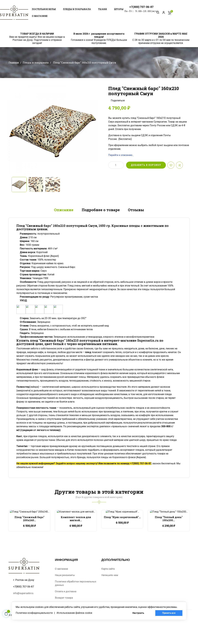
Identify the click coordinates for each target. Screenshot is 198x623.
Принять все (168, 613)
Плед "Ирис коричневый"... (122, 517)
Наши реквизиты (65, 575)
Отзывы (136, 209)
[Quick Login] (162, 12)
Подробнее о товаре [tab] (101, 209)
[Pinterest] (138, 100)
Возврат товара (64, 597)
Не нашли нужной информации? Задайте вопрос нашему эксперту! (57, 463)
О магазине (61, 568)
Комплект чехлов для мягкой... (76, 518)
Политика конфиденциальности (34, 612)
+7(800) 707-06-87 (140, 463)
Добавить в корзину (146, 165)
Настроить (138, 613)
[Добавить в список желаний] (170, 165)
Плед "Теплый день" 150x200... (169, 518)
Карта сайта (108, 568)
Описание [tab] (63, 209)
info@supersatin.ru (23, 593)
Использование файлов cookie (74, 612)
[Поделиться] (128, 100)
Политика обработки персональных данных (75, 583)
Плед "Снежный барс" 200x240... (29, 518)
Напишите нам (109, 575)
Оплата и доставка (65, 591)
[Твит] (133, 100)
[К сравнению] (179, 165)
